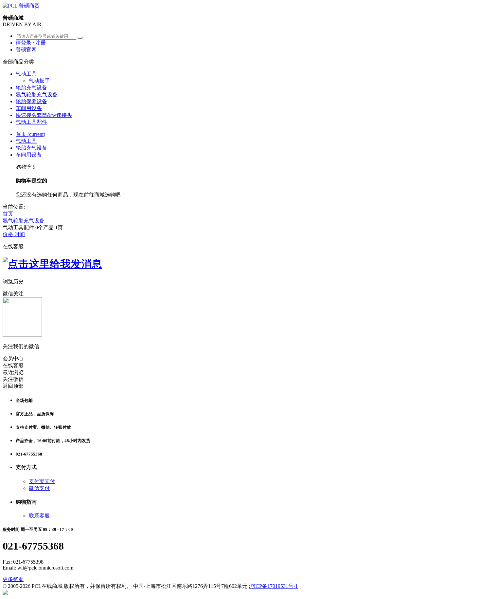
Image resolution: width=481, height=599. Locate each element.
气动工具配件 (31, 122)
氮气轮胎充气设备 (37, 94)
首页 (30, 134)
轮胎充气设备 (31, 87)
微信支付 (39, 488)
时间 (19, 234)
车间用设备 (29, 108)
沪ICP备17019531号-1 (273, 586)
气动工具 (26, 74)
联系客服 (39, 515)
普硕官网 (26, 49)
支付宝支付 (42, 481)
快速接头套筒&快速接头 (44, 115)
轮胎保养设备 (31, 101)
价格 (8, 234)
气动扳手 (39, 81)
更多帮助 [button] (13, 579)
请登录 (23, 43)
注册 (40, 43)
